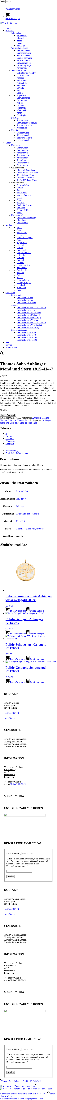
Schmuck (12, 420)
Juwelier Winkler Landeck (15, 744)
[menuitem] (31, 28)
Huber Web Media (18, 784)
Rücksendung (10, 769)
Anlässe (14, 305)
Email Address (13, 853)
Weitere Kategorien (19, 48)
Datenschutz (9, 774)
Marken (3, 420)
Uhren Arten (16, 145)
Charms (45, 418)
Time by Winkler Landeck (15, 739)
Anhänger (36, 418)
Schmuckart (16, 33)
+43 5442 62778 (11, 713)
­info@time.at (10, 718)
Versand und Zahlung (13, 767)
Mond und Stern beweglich (12, 423)
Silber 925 (20, 521)
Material (14, 130)
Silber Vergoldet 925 (35, 529)
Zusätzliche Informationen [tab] (17, 453)
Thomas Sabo (23, 420)
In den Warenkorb (8, 415)
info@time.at (10, 914)
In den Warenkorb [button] (18, 611)
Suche (2, 1)
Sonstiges (15, 118)
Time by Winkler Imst (13, 741)
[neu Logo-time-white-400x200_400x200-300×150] (8, 23)
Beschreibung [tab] (12, 450)
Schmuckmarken (18, 70)
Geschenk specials (19, 330)
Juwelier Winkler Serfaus (15, 746)
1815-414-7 (21, 499)
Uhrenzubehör (17, 215)
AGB (6, 772)
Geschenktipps (17, 295)
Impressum (9, 777)
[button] (21, 1099)
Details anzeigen (36, 611)
